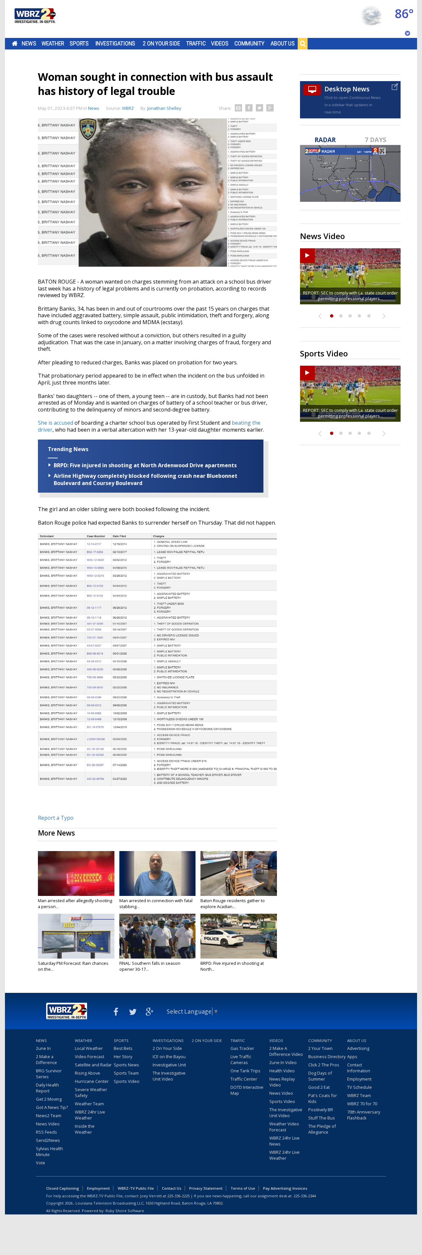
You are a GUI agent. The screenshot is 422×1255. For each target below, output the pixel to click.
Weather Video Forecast (284, 1127)
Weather (53, 43)
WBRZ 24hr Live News (284, 1141)
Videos (219, 43)
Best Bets (123, 1048)
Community (249, 43)
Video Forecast (89, 1056)
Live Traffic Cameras (240, 1059)
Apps (352, 1056)
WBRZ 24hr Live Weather (90, 1115)
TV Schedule (359, 1087)
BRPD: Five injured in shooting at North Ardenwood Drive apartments (145, 465)
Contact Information (358, 1068)
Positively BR (320, 1110)
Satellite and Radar (93, 1065)
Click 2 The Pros (323, 1065)
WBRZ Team (359, 1095)
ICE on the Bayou (169, 1056)
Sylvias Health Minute (49, 1151)
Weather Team (89, 1104)
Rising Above (87, 1073)
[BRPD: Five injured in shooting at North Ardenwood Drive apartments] (238, 936)
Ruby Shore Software (125, 1210)
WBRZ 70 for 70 (362, 1104)
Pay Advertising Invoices (285, 1188)
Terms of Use (242, 1188)
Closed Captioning (62, 1188)
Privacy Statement (206, 1188)
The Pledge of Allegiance (322, 1129)
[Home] (34, 19)
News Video (48, 1124)
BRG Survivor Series (49, 1074)
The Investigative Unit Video (169, 1076)
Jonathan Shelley (164, 108)
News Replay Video (282, 1082)
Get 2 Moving (49, 1099)
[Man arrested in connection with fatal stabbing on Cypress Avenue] (157, 873)
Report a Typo (56, 817)
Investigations (115, 43)
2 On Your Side (161, 43)
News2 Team (48, 1115)
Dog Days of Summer (320, 1076)
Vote (40, 1163)
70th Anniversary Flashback (363, 1115)
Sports (79, 43)
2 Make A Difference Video (286, 1051)
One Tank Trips (245, 1071)
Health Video (282, 1071)
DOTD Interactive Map (246, 1090)
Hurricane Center (92, 1081)
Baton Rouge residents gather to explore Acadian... (232, 903)
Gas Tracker (242, 1048)
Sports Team (126, 1073)
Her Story (123, 1056)
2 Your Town (320, 1048)
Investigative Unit (169, 1065)
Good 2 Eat (319, 1087)
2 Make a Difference (46, 1059)
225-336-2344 (304, 1195)
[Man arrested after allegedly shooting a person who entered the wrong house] (76, 873)
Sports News (126, 1065)
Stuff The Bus (321, 1118)
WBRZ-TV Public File (136, 1188)
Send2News (48, 1140)
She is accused (55, 422)
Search (303, 43)
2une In (43, 1048)
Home (14, 43)
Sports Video (126, 1081)
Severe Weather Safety (91, 1092)
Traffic (196, 43)
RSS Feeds (46, 1132)
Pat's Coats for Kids (322, 1098)
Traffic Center (243, 1079)
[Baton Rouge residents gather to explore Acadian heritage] (238, 873)
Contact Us (171, 1188)
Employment (359, 1079)
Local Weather (89, 1048)
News (29, 43)
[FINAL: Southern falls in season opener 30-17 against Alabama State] (157, 936)
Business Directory (327, 1056)
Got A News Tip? (52, 1107)
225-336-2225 (178, 1195)
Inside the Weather (85, 1129)
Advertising (358, 1048)
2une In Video (283, 1062)
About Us (283, 43)
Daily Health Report (47, 1088)
